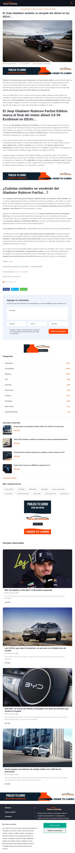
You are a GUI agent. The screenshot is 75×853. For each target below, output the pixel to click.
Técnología (8, 401)
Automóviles (13, 9)
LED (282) (21, 489)
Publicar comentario (58, 331)
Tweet (16, 289)
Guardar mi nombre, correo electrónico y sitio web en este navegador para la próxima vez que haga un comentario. (25, 331)
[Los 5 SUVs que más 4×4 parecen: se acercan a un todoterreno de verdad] (37, 626)
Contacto (8, 816)
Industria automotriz (11, 412)
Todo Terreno (9, 390)
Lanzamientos (47, 63)
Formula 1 (8, 395)
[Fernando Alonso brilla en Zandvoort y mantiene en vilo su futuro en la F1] (7, 455)
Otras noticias (9, 406)
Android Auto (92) (22, 493)
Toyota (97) (8, 493)
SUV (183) (44, 489)
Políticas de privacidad (55, 830)
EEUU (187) (32, 489)
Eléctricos (8, 374)
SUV (6, 379)
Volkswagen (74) (50, 493)
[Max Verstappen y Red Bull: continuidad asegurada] (37, 568)
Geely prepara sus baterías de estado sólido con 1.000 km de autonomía (39, 426)
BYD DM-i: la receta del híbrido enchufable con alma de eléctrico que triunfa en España (37, 710)
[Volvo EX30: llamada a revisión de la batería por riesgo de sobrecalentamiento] (7, 442)
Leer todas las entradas (9, 478)
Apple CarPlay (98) (58, 489)
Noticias (5, 9)
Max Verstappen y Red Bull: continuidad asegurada (28, 590)
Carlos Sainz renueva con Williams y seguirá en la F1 (32, 465)
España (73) (64, 493)
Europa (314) (9, 489)
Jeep (10, 261)
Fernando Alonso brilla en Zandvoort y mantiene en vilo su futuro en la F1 (39, 452)
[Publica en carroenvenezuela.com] (37, 71)
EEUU (7, 282)
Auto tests (8, 385)
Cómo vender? (10, 812)
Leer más (17, 430)
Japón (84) (36, 493)
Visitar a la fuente (20, 272)
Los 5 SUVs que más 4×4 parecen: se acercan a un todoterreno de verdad (35, 649)
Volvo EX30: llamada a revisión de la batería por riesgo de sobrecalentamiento (41, 439)
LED (14, 282)
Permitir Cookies (55, 825)
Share (7, 289)
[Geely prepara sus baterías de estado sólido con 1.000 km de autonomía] (7, 430)
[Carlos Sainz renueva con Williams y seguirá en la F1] (7, 468)
